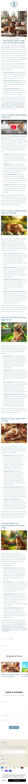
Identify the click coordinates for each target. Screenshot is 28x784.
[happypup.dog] (14, 4)
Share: (2, 639)
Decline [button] (4, 780)
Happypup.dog (20, 106)
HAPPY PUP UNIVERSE (14, 38)
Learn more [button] (20, 777)
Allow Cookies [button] (17, 780)
